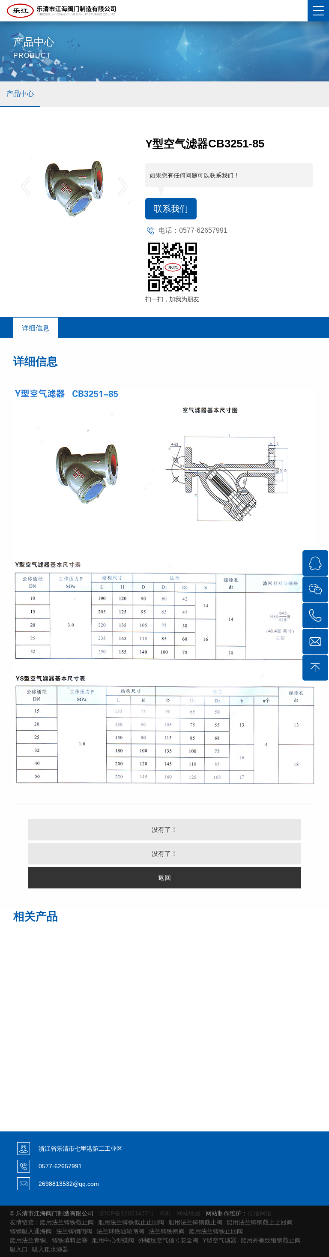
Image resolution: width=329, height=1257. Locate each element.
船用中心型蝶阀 (113, 1240)
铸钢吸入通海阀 (31, 1231)
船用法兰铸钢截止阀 (195, 1222)
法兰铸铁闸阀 (167, 1231)
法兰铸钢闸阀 (74, 1231)
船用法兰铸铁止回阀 (216, 1231)
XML (165, 1213)
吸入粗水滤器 (50, 1249)
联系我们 (171, 208)
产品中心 (20, 93)
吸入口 (19, 1249)
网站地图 (188, 1213)
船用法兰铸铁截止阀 (67, 1222)
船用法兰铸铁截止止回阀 (131, 1222)
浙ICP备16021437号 (126, 1213)
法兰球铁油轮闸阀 (120, 1231)
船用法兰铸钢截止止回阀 (260, 1222)
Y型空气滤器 (219, 1240)
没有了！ (164, 829)
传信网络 (260, 1213)
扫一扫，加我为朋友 (172, 299)
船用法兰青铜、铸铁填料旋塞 (49, 1240)
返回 (164, 877)
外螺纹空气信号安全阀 (168, 1240)
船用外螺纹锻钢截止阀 (271, 1240)
